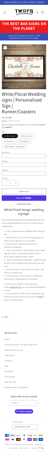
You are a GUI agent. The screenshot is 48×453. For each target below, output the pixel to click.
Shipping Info (10, 355)
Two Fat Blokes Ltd (15, 444)
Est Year (5, 161)
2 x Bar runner (9, 136)
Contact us (9, 361)
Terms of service (24, 448)
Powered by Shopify (27, 444)
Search (7, 339)
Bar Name (6, 152)
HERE (40, 297)
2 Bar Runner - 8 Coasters (14, 147)
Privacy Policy (10, 377)
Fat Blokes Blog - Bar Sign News (16, 387)
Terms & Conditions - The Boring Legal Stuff (21, 345)
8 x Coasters (9, 141)
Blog (6, 366)
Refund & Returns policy (14, 350)
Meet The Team (10, 382)
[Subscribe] (35, 403)
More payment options (24, 204)
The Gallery (9, 371)
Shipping (4, 121)
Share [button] (6, 317)
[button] (4, 12)
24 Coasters (24, 141)
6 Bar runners (26, 136)
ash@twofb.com (15, 287)
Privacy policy (13, 448)
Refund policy (39, 444)
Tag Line (5, 170)
